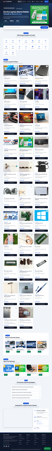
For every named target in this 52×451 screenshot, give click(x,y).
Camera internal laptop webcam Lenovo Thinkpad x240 (25, 175)
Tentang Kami (28, 440)
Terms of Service (36, 438)
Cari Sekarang (45, 27)
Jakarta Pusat (44, 440)
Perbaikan (20, 442)
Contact (38, 1)
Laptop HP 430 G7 (7, 101)
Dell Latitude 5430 (7, 78)
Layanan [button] (24, 1)
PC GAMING (37, 101)
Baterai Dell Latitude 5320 (39, 149)
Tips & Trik (27, 436)
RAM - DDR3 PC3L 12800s (8, 271)
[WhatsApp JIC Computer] (8, 446)
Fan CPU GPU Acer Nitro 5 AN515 (9, 198)
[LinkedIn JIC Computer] (6, 446)
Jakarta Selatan (44, 436)
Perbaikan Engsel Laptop (8, 125)
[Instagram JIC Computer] (4, 446)
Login (47, 1)
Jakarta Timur (44, 438)
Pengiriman (35, 442)
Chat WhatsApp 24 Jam (40, 423)
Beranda (20, 1)
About (42, 1)
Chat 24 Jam (48, 448)
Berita (27, 438)
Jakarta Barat (43, 442)
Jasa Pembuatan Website (24, 78)
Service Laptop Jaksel (21, 438)
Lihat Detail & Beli (11, 85)
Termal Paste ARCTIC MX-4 (39, 295)
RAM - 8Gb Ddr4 (37, 246)
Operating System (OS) (39, 223)
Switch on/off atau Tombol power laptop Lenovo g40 (9, 296)
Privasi (35, 440)
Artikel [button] (34, 1)
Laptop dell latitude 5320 (39, 78)
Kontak (27, 442)
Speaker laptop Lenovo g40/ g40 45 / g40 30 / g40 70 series (26, 271)
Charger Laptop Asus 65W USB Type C (41, 174)
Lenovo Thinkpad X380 (23, 101)
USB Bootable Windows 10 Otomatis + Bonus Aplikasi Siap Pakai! (26, 150)
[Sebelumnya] (35, 70)
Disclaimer (35, 436)
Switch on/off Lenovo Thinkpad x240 (26, 295)
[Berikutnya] (48, 70)
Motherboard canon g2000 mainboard (26, 223)
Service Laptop (37, 125)
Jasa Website (20, 440)
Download (29, 1)
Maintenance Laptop (7, 223)
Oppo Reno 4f (6, 246)
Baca (7, 351)
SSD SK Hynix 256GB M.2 (39, 271)
